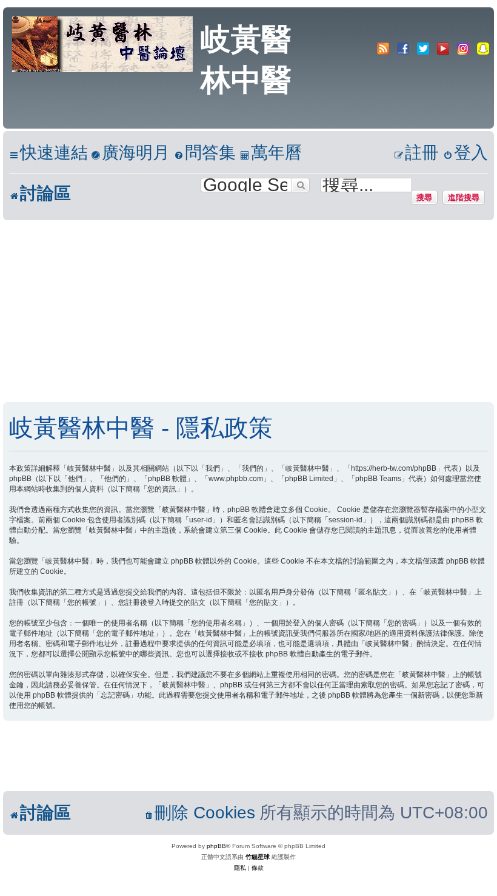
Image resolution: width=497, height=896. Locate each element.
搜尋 (424, 197)
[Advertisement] (248, 311)
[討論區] (103, 43)
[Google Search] (301, 185)
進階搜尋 (463, 197)
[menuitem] (130, 153)
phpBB (216, 846)
